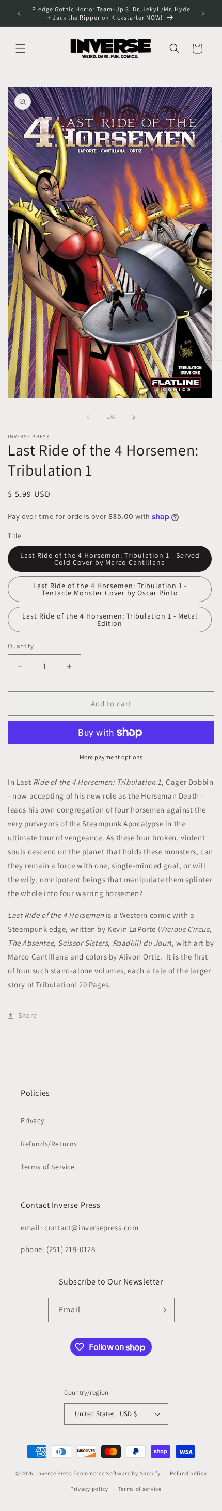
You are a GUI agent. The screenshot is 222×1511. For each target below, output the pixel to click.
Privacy (32, 1120)
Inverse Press (54, 1472)
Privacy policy (89, 1488)
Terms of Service (48, 1167)
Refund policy (188, 1473)
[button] (20, 48)
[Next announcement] (203, 13)
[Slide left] (88, 417)
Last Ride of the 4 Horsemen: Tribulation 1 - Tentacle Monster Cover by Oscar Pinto (110, 589)
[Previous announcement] (19, 13)
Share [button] (27, 1015)
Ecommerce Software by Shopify (116, 1472)
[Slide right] (133, 417)
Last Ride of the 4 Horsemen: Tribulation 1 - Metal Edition (110, 619)
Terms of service (140, 1488)
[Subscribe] (162, 1310)
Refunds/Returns (49, 1143)
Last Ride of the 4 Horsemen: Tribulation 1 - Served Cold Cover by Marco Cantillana (110, 558)
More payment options (111, 757)
